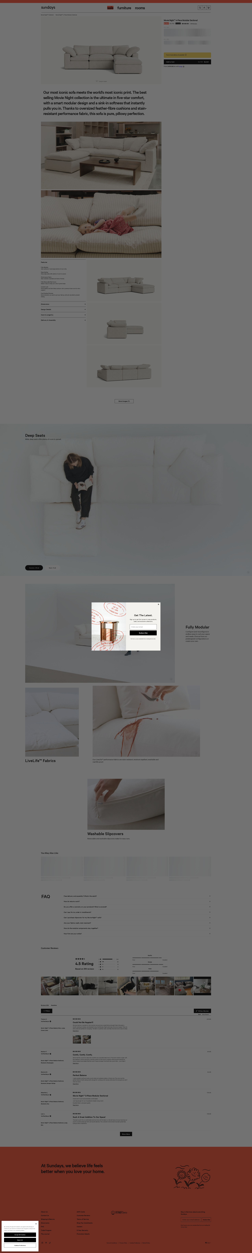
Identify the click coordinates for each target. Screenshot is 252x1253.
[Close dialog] (158, 604)
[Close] (36, 1224)
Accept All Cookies (20, 1234)
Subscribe (143, 633)
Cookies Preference (20, 1245)
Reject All (20, 1240)
